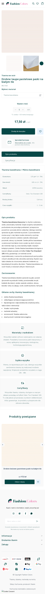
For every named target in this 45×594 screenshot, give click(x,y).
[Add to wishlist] (40, 131)
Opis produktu (11, 154)
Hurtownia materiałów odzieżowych (23, 589)
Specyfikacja (10, 160)
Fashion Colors (27, 575)
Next (41, 63)
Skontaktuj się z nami (23, 143)
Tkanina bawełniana (11, 95)
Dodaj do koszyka (18, 131)
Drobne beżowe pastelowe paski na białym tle (23, 469)
